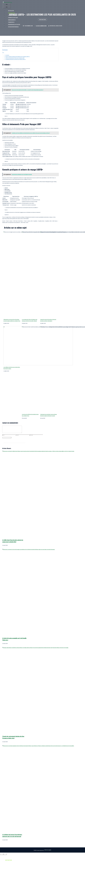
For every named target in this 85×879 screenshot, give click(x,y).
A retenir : (7, 55)
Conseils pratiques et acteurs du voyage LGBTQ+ (16, 59)
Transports (11, 22)
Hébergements (12, 19)
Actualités (11, 10)
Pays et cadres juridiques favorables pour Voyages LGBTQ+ (18, 56)
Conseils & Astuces (13, 17)
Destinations (11, 12)
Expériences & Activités (14, 24)
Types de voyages (12, 15)
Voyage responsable (13, 26)
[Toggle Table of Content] (3, 52)
